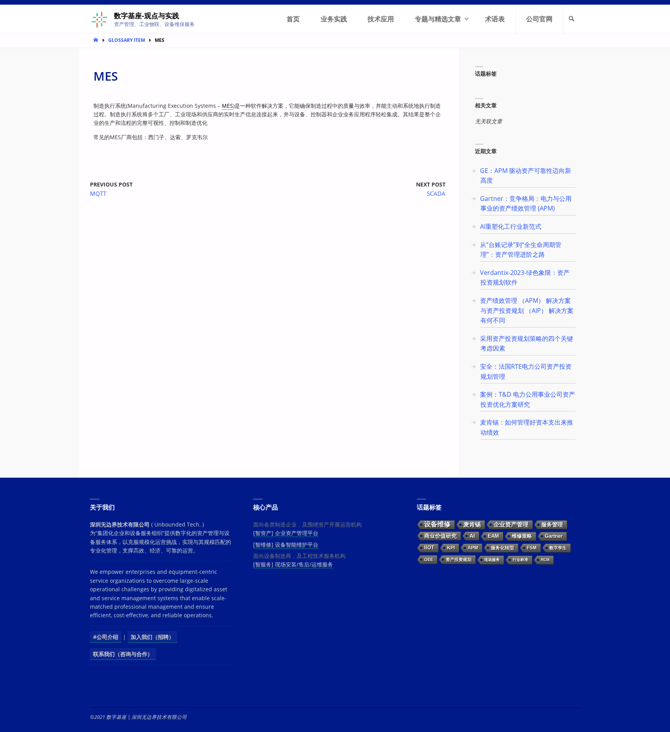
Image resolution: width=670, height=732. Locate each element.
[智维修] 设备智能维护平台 (285, 544)
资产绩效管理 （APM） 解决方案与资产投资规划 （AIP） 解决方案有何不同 (526, 310)
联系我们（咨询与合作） (123, 654)
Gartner (554, 536)
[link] (572, 18)
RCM (545, 560)
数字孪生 (557, 548)
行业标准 (520, 560)
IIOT (429, 548)
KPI (451, 548)
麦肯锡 (472, 524)
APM (473, 548)
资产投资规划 (458, 559)
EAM (493, 536)
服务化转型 (502, 548)
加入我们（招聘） (152, 636)
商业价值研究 (440, 536)
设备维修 (437, 524)
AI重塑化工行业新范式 (510, 226)
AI (472, 536)
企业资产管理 (511, 524)
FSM (532, 548)
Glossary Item (126, 40)
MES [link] (227, 105)
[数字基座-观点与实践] (99, 18)
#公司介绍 (105, 636)
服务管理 (552, 524)
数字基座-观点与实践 (146, 15)
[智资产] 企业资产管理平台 (285, 533)
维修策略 (522, 536)
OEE (428, 559)
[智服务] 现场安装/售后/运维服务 (293, 564)
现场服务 (492, 560)
